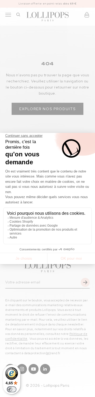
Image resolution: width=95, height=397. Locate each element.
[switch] (11, 389)
